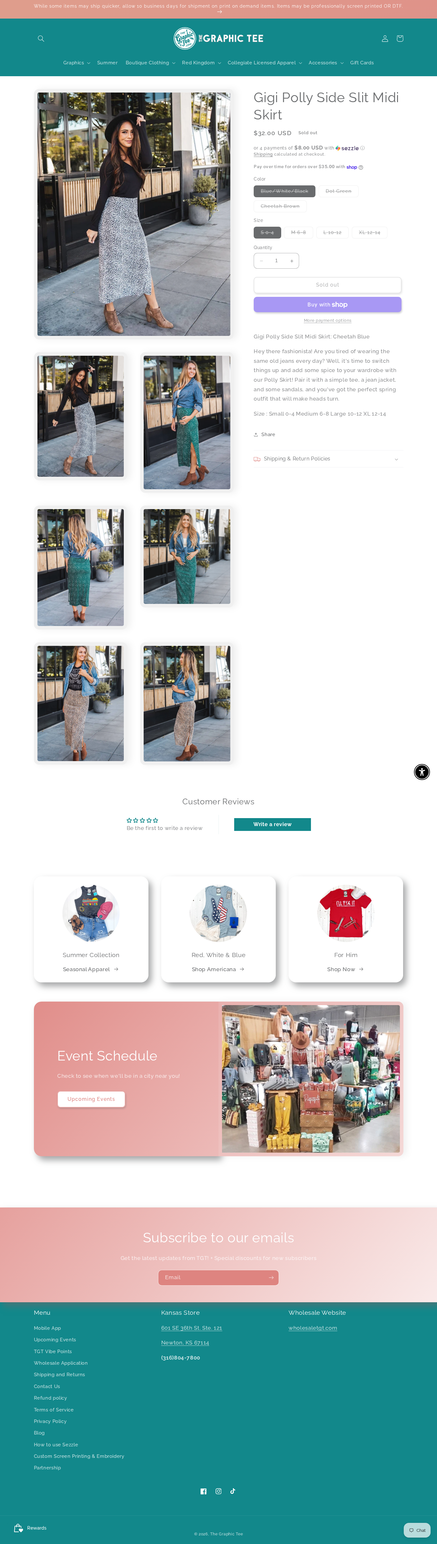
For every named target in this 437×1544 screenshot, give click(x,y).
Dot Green (342, 193)
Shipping (263, 154)
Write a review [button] (272, 824)
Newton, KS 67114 (185, 1342)
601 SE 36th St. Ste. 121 (191, 1328)
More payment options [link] (328, 320)
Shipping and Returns (59, 1374)
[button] (41, 38)
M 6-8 (302, 234)
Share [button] (268, 434)
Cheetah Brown (284, 208)
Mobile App (47, 1328)
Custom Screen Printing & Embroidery (79, 1456)
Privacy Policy (50, 1421)
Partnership (47, 1467)
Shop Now (341, 969)
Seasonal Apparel (86, 969)
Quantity (263, 247)
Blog (39, 1432)
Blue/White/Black (288, 193)
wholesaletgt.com (313, 1328)
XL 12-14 (373, 234)
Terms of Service (54, 1409)
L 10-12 (336, 234)
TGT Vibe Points (53, 1351)
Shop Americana (214, 969)
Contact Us (47, 1386)
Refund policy (50, 1398)
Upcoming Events (91, 1099)
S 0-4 (271, 234)
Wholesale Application (61, 1363)
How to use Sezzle (56, 1444)
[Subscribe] (271, 1278)
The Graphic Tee (226, 1534)
